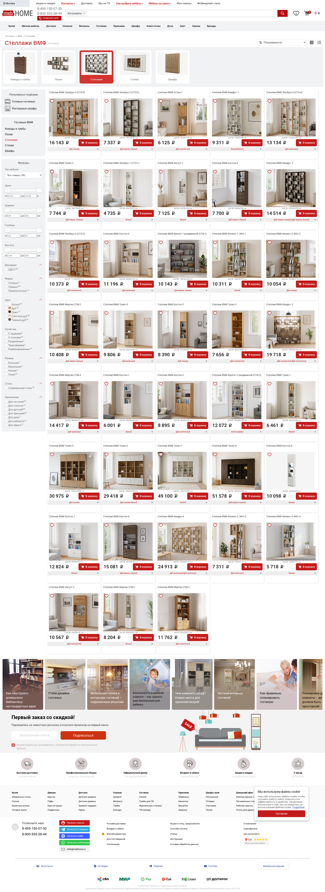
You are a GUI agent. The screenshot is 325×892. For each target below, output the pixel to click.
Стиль (8, 383)
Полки (209, 810)
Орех (15, 311)
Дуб (15, 307)
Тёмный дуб (19, 319)
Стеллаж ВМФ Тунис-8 (224, 445)
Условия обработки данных (184, 844)
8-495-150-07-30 (49, 9)
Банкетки (183, 801)
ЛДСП (13, 269)
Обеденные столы (21, 797)
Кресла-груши (55, 805)
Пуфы (50, 801)
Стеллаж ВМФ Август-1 (170, 163)
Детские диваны (87, 801)
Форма (9, 278)
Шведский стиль (210, 3)
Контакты (67, 3)
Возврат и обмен (115, 828)
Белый (16, 304)
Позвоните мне (51, 18)
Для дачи (14, 416)
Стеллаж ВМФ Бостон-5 (171, 304)
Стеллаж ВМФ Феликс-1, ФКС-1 (229, 233)
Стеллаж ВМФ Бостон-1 (116, 375)
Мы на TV (104, 3)
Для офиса (15, 424)
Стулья (15, 801)
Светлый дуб (20, 315)
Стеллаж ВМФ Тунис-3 (224, 304)
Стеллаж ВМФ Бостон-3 (171, 375)
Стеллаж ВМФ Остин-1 (170, 92)
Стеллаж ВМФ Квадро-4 (171, 516)
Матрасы (117, 801)
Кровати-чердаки (87, 805)
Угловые (13, 282)
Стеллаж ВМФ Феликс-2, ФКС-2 (229, 516)
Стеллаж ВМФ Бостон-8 (116, 516)
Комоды (117, 810)
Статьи (173, 834)
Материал (11, 265)
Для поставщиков (116, 839)
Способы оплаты (179, 828)
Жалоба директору (116, 834)
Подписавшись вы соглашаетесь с (57, 747)
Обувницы (183, 797)
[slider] (7, 190)
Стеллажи (211, 805)
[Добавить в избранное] (52, 101)
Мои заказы (184, 3)
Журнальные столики (150, 805)
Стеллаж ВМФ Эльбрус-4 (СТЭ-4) (284, 92)
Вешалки (183, 805)
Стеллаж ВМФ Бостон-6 (279, 445)
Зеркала (182, 810)
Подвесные (53, 810)
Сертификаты (250, 828)
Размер (9, 358)
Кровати (117, 797)
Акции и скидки (45, 3)
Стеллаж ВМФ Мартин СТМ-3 (174, 587)
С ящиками (15, 333)
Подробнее (298, 807)
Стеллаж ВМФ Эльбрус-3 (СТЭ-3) (67, 233)
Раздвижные (16, 340)
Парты (82, 810)
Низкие (13, 370)
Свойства (10, 329)
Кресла (51, 797)
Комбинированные (20, 348)
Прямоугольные (18, 290)
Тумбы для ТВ (146, 801)
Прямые (14, 286)
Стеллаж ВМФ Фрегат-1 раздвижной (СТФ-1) (182, 233)
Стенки (142, 797)
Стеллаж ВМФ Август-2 (61, 587)
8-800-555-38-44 (49, 13)
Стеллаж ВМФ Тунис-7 (170, 445)
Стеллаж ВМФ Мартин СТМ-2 (65, 304)
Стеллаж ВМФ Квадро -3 (279, 304)
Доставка (86, 3)
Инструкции (176, 839)
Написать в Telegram (77, 829)
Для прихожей (17, 412)
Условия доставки (116, 823)
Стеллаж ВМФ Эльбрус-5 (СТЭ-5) (67, 92)
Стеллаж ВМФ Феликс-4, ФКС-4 (283, 516)
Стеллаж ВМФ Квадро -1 (225, 92)
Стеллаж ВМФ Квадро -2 (279, 163)
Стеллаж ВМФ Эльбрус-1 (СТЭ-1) (121, 163)
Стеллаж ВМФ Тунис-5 (61, 445)
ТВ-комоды (145, 810)
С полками (15, 337)
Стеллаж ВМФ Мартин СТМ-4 (65, 375)
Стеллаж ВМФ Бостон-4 (116, 233)
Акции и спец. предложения (185, 823)
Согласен (281, 813)
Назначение (12, 397)
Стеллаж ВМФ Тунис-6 (115, 445)
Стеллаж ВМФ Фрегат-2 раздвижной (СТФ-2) (236, 375)
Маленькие (15, 366)
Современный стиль (21, 387)
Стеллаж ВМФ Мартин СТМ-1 (119, 587)
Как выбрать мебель (128, 3)
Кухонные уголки (20, 805)
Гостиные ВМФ (23, 122)
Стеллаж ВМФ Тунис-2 (61, 163)
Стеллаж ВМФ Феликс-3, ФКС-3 (283, 233)
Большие (14, 362)
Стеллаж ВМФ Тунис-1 (278, 375)
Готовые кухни (19, 810)
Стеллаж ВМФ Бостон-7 (62, 516)
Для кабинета (17, 420)
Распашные (212, 797)
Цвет (8, 300)
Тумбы (116, 805)
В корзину (91, 142)
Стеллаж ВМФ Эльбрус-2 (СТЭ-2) (121, 92)
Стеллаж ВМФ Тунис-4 (115, 304)
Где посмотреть (252, 834)
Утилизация (113, 844)
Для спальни (17, 405)
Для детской (16, 409)
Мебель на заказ (159, 3)
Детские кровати (87, 797)
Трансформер (17, 344)
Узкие (12, 374)
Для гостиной (17, 401)
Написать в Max (75, 836)
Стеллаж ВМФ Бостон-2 (225, 163)
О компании (250, 823)
